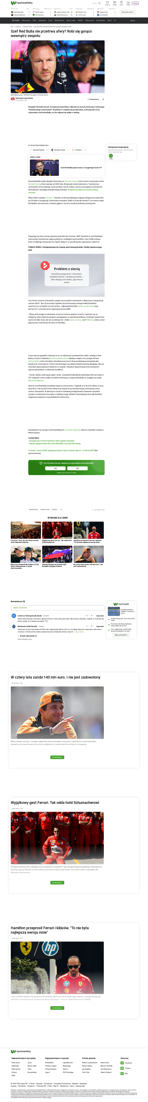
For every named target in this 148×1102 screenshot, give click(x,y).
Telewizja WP (41, 1086)
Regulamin (83, 1084)
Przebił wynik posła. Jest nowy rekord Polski (123, 619)
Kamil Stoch (105, 1063)
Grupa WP (24, 1084)
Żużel (50, 20)
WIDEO (80, 20)
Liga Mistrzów (68, 1063)
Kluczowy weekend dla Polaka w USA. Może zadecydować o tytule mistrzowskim (25, 566)
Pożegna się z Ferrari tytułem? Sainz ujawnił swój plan (51, 441)
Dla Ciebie (15, 20)
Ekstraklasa (49, 1063)
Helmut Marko (34, 361)
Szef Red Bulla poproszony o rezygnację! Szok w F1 (81, 168)
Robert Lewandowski (89, 1063)
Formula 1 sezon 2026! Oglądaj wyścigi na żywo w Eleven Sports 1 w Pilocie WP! (61, 450)
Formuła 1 (18, 26)
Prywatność (48, 1084)
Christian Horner (27, 26)
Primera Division (50, 1069)
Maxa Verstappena (36, 380)
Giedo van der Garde (86, 306)
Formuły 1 (50, 198)
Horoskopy (22, 1086)
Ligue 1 (47, 1072)
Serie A (65, 1069)
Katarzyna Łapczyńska (24, 98)
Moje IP (56, 1086)
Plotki (50, 1086)
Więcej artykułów (121, 635)
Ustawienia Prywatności (62, 1084)
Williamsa (90, 320)
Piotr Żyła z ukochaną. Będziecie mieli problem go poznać (121, 625)
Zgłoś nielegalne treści (24, 639)
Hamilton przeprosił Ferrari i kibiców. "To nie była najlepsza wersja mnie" (88, 541)
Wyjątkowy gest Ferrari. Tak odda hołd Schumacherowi (56, 541)
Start (12, 26)
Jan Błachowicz (106, 1069)
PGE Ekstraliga (68, 1072)
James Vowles (76, 320)
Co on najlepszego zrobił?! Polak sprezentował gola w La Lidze (121, 630)
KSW (13, 1076)
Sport (72, 1086)
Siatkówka (42, 20)
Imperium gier (80, 1086)
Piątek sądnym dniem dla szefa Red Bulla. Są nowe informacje (55, 444)
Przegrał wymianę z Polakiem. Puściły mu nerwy (127, 611)
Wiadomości (64, 1086)
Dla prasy (39, 1084)
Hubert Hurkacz (106, 1072)
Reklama (75, 1084)
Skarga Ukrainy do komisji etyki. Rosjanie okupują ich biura (54, 565)
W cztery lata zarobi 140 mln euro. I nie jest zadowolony (88, 565)
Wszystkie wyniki (127, 12)
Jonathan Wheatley (72, 430)
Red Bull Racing (34, 184)
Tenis (34, 20)
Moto (109, 20)
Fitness (14, 1072)
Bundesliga (66, 1066)
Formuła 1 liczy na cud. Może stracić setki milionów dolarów (25, 541)
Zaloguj (135, 3)
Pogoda (13, 1086)
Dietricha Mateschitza (59, 358)
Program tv (31, 1086)
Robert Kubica (87, 1066)
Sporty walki (71, 20)
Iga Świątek (86, 1069)
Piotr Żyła (85, 1072)
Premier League (50, 1066)
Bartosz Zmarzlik (106, 1066)
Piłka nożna (26, 20)
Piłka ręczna (89, 20)
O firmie (32, 1084)
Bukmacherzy (59, 20)
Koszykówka (100, 20)
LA (115, 20)
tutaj (50, 1097)
